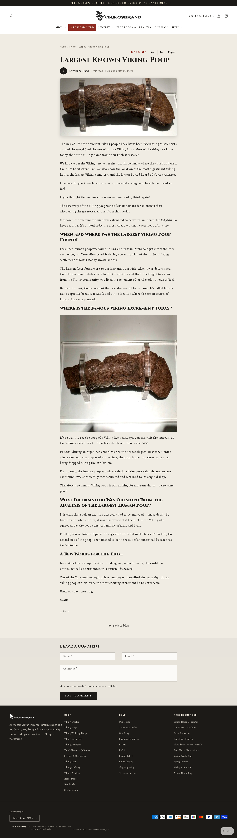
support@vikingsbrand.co (41, 829)
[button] (11, 16)
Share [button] (66, 611)
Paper (171, 52)
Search (122, 744)
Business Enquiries (129, 739)
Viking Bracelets (72, 744)
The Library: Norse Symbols (188, 744)
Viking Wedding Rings (75, 733)
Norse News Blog (183, 773)
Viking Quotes (181, 761)
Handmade (69, 784)
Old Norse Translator (185, 727)
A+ (161, 52)
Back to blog (121, 625)
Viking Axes (70, 761)
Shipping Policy (126, 767)
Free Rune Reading (183, 739)
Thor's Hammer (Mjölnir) (77, 750)
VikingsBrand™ (86, 829)
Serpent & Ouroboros (75, 756)
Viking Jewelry (71, 721)
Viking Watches (72, 773)
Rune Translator (182, 733)
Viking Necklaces (73, 739)
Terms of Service (128, 773)
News (72, 47)
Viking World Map (183, 756)
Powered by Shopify (101, 829)
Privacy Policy (126, 756)
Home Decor (71, 778)
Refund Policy (126, 761)
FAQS (122, 750)
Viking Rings (70, 727)
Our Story (124, 733)
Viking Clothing (72, 767)
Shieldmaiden (71, 790)
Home (63, 47)
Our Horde (124, 721)
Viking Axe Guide (183, 767)
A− (152, 52)
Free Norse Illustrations (186, 750)
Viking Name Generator (186, 721)
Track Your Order (128, 727)
